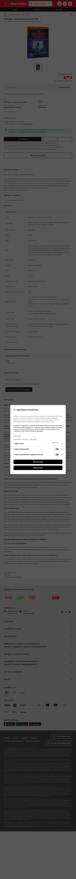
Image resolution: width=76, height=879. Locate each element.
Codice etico (25, 439)
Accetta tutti (38, 462)
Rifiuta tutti (38, 468)
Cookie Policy (17, 436)
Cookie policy (33, 439)
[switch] (56, 449)
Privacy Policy (17, 439)
